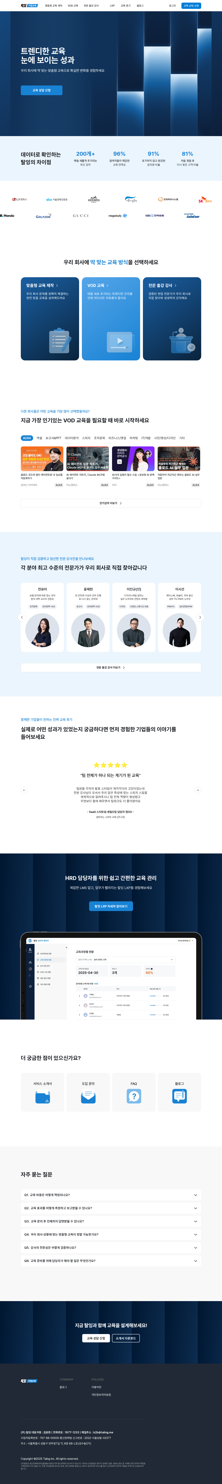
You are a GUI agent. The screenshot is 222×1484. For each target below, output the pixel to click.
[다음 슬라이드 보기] (200, 617)
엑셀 (39, 438)
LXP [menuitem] (112, 5)
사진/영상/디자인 (165, 438)
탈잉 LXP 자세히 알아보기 (111, 906)
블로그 (63, 1387)
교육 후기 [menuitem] (126, 5)
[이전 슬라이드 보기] (22, 617)
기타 (182, 438)
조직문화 (99, 438)
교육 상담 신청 (191, 5)
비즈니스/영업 (117, 438)
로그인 (172, 5)
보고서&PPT (53, 438)
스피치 (86, 438)
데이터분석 (72, 438)
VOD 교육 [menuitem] (73, 5)
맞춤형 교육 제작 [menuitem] (53, 5)
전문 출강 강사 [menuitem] (91, 5)
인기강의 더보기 (108, 503)
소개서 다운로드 (126, 1338)
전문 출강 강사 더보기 (108, 667)
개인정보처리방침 (101, 1394)
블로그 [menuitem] (140, 5)
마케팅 (134, 438)
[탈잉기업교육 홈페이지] (29, 5)
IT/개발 (146, 438)
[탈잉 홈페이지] (29, 1381)
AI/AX (27, 438)
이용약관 (96, 1387)
